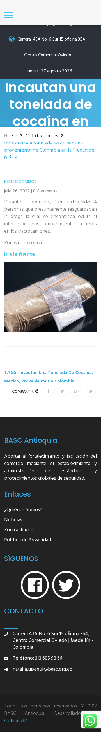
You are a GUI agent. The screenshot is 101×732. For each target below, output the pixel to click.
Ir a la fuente (19, 254)
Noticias (13, 520)
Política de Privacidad (27, 540)
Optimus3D (15, 721)
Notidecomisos (20, 181)
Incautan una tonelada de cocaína (56, 373)
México (11, 381)
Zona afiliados (18, 530)
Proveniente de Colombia (48, 381)
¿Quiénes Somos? (23, 510)
